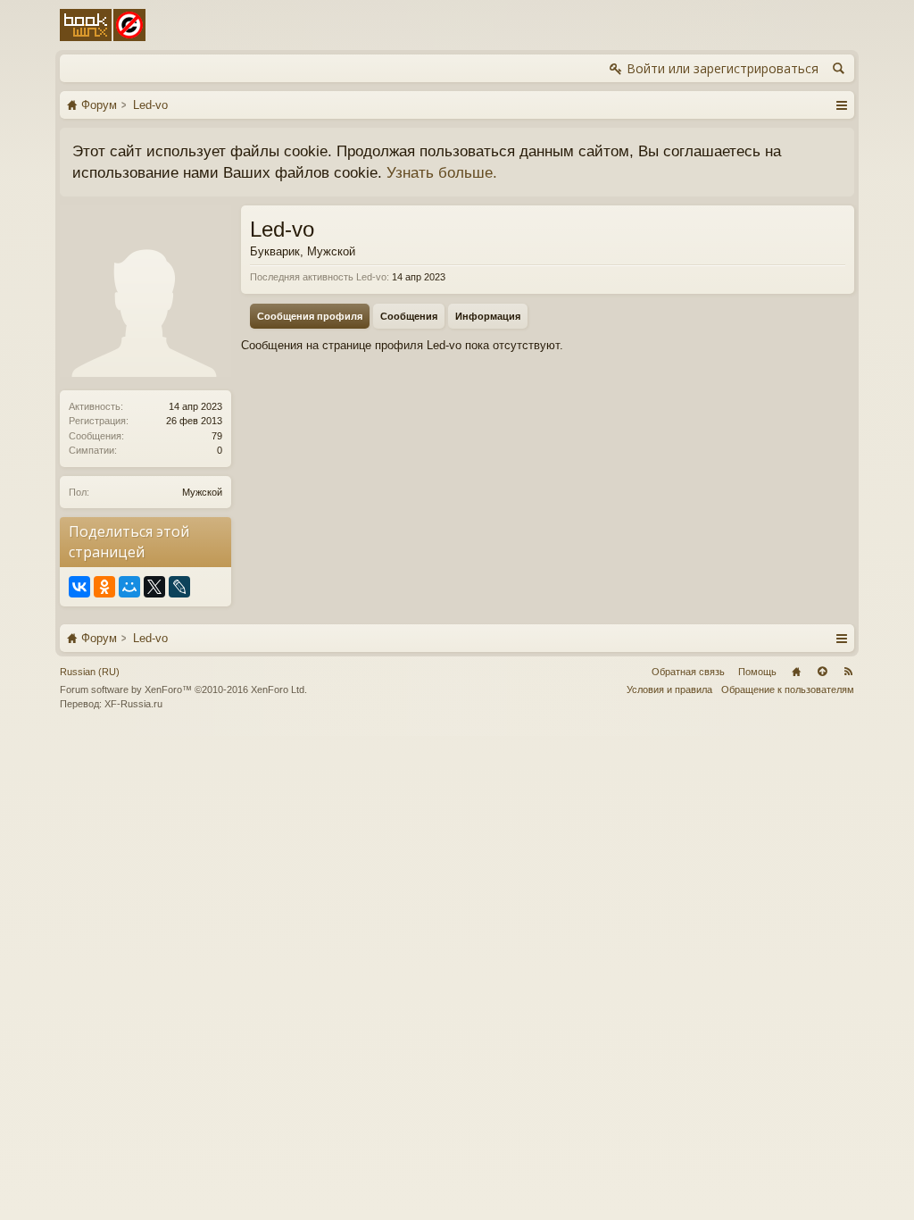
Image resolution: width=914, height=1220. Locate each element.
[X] (154, 586)
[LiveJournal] (179, 586)
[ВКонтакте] (79, 586)
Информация (487, 316)
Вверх (822, 671)
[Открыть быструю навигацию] (841, 104)
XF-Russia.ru (133, 703)
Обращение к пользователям (787, 689)
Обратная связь (688, 671)
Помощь (757, 671)
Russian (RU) (90, 671)
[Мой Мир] (129, 586)
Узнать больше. (441, 172)
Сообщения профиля (309, 316)
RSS (848, 671)
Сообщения (408, 316)
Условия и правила (669, 689)
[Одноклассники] (104, 586)
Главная (796, 671)
